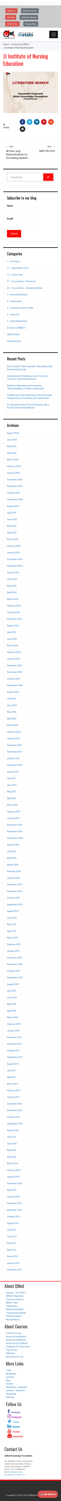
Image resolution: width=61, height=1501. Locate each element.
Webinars (10, 1353)
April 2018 (11, 1010)
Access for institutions (16, 1336)
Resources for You (14, 1356)
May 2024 (12, 585)
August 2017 (13, 1063)
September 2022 (15, 685)
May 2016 (11, 1150)
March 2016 (12, 1163)
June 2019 (12, 917)
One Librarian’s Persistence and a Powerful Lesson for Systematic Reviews (27, 377)
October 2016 (13, 1117)
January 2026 (13, 472)
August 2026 (13, 433)
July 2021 (11, 778)
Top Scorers (11, 1349)
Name (10, 205)
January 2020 (13, 878)
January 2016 (13, 1176)
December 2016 (14, 1103)
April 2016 (11, 1156)
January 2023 (13, 658)
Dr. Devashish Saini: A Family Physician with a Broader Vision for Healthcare (28, 406)
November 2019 (14, 891)
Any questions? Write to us (14, 1474)
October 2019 (13, 897)
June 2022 (12, 705)
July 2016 (11, 1136)
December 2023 (14, 618)
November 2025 (15, 486)
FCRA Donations (13, 1316)
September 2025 (15, 499)
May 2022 (11, 711)
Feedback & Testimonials (18, 1346)
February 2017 (14, 1090)
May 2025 (11, 526)
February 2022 (14, 731)
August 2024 (13, 572)
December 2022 (14, 665)
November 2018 (14, 964)
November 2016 (14, 1110)
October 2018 (13, 970)
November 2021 (14, 751)
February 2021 (13, 811)
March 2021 (12, 804)
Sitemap (10, 1397)
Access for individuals (16, 1339)
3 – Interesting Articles (17, 294)
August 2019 (13, 911)
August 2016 (13, 1130)
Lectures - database (15, 1390)
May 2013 (11, 1243)
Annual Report (12, 1319)
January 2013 (13, 1263)
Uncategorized (14, 341)
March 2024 (13, 599)
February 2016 (14, 1170)
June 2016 (12, 1143)
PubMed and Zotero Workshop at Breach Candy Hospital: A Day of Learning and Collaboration (29, 396)
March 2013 (12, 1256)
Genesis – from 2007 (16, 1292)
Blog (8, 1380)
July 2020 (11, 851)
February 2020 (14, 871)
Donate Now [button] (30, 24)
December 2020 (14, 824)
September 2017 (15, 1057)
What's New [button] (12, 24)
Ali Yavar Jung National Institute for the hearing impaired (17, 153)
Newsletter (11, 1393)
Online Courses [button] (30, 10)
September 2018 (15, 977)
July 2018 (11, 990)
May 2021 (11, 791)
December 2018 (14, 957)
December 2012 (14, 1269)
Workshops (11, 1373)
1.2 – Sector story (15, 274)
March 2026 (12, 459)
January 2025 (13, 552)
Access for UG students (17, 1343)
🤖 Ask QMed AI (47, 1494)
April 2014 (11, 1190)
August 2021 (13, 771)
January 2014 (13, 1196)
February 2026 (14, 466)
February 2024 (14, 605)
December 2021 (14, 745)
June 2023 (12, 638)
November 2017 (14, 1043)
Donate (9, 1383)
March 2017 (12, 1083)
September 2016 (15, 1123)
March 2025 (12, 539)
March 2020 (12, 864)
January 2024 (13, 612)
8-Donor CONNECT (16, 327)
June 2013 (12, 1236)
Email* (10, 218)
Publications (11, 1306)
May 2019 (11, 924)
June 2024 (12, 579)
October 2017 (13, 1050)
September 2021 (15, 765)
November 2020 (15, 831)
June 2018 (12, 997)
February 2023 (14, 652)
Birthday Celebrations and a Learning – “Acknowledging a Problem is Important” (26, 387)
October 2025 (13, 492)
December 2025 (14, 479)
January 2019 (13, 950)
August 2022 (13, 692)
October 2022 (13, 678)
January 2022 (13, 738)
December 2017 (14, 1037)
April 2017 (11, 1077)
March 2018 (12, 1017)
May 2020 (11, 858)
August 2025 (13, 506)
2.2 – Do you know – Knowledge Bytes (24, 288)
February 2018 (14, 1024)
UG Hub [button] (10, 17)
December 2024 (15, 559)
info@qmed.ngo (16, 1472)
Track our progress (15, 1299)
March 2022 (12, 725)
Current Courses (13, 1333)
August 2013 (13, 1223)
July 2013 (11, 1229)
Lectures (10, 1377)
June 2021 (12, 785)
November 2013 (14, 1210)
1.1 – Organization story (18, 268)
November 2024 (15, 565)
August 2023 (13, 625)
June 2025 (12, 519)
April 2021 (11, 798)
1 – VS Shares (13, 261)
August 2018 (13, 984)
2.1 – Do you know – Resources (21, 281)
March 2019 (12, 937)
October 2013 (13, 1216)
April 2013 (11, 1249)
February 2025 (14, 546)
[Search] (48, 177)
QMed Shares (13, 334)
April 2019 (11, 931)
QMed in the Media (15, 1309)
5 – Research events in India (20, 307)
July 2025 (11, 512)
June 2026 (12, 439)
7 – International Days (17, 321)
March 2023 (12, 645)
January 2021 (13, 818)
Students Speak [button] (29, 17)
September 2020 (15, 838)
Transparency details (16, 1312)
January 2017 (13, 1097)
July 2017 (11, 1070)
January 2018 (13, 1030)
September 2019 (15, 904)
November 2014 (14, 1183)
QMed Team (12, 1302)
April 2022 (11, 718)
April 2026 (12, 453)
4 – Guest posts (14, 301)
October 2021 (13, 758)
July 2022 (11, 698)
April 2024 (12, 592)
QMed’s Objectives (15, 1295)
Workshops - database (16, 1387)
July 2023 (11, 632)
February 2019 (14, 944)
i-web (8, 1370)
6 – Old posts (13, 314)
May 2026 (11, 446)
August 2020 (13, 844)
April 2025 (12, 532)
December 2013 (14, 1203)
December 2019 (14, 884)
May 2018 (11, 1004)
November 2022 (14, 672)
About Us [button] (11, 10)
